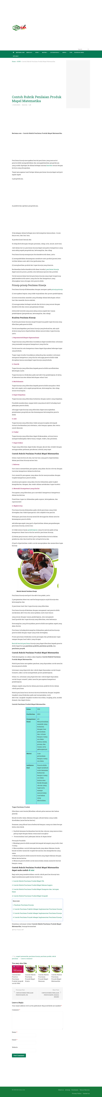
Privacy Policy (77, 1093)
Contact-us (86, 1093)
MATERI (44, 52)
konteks (49, 165)
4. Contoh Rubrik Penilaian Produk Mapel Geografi (30, 896)
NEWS (64, 52)
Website (15, 1047)
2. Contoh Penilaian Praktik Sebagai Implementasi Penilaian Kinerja (37, 909)
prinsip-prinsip (56, 289)
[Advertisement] (48, 11)
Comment (16, 1010)
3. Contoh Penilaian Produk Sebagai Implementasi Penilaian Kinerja (37, 913)
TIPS (70, 52)
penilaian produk (45, 956)
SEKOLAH (29, 52)
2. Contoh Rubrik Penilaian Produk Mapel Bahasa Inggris (32, 885)
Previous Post (24, 992)
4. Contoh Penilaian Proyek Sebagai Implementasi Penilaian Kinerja (37, 917)
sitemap (67, 1090)
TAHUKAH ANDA (79, 52)
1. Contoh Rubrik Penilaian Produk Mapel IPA (28, 881)
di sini (31, 870)
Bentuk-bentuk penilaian (21, 643)
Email (14, 1040)
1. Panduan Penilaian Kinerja (23, 905)
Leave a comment (26, 958)
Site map (15, 56)
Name (14, 1032)
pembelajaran (33, 530)
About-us (61, 1090)
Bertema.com (20, 52)
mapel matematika (22, 956)
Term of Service (85, 1090)
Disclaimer (74, 1090)
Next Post (50, 993)
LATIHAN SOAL (54, 52)
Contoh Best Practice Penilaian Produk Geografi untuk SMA (17, 979)
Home (14, 61)
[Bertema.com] (13, 52)
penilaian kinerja (52, 269)
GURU (37, 52)
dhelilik (24, 105)
